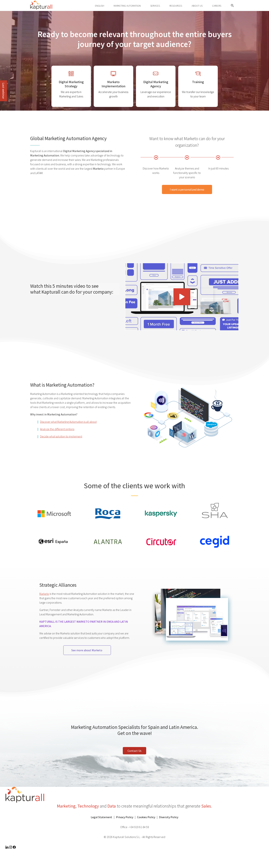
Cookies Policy (146, 817)
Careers (216, 5)
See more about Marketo (87, 650)
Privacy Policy (124, 817)
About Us (197, 5)
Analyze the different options (57, 429)
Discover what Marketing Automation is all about (68, 421)
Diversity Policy (168, 817)
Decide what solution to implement (61, 436)
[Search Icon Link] (232, 5)
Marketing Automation (127, 5)
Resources (175, 5)
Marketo (44, 594)
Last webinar (3, 91)
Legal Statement (101, 817)
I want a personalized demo (187, 189)
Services (155, 5)
